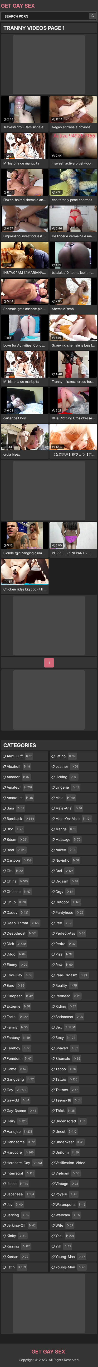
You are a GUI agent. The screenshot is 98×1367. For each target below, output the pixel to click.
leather (66, 766)
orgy (64, 891)
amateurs (20, 798)
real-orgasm (71, 975)
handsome (21, 1142)
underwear (69, 1142)
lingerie (67, 787)
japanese (20, 1194)
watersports (70, 1204)
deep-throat (23, 923)
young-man (70, 1256)
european (20, 996)
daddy (18, 912)
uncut (65, 1131)
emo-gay (19, 975)
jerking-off (21, 1225)
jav (15, 1204)
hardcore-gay (24, 1163)
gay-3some (21, 1110)
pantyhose (69, 912)
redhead (67, 996)
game (16, 1069)
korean (17, 1256)
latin (16, 1267)
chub (16, 902)
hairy (17, 1121)
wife (64, 1225)
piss (64, 954)
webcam (67, 1215)
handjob (19, 1131)
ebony (17, 964)
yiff (63, 1246)
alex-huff (19, 756)
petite (65, 944)
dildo (16, 954)
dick (16, 944)
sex (65, 1027)
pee (63, 923)
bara (15, 808)
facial (17, 1017)
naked (65, 850)
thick (65, 1110)
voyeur (66, 1194)
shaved (66, 1048)
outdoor (67, 902)
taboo (65, 1069)
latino (65, 756)
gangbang (20, 1079)
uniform (67, 1152)
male (65, 798)
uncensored (70, 1121)
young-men (70, 1267)
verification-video (70, 1164)
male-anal (68, 808)
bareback (20, 818)
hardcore (20, 1152)
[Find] (92, 16)
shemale (67, 1058)
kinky (16, 1236)
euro (15, 985)
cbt (15, 871)
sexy (65, 1037)
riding (65, 1006)
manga (65, 829)
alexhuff (18, 766)
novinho (67, 860)
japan (17, 1183)
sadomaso (69, 1017)
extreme (18, 1006)
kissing (18, 1246)
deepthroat (21, 933)
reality (66, 985)
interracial (20, 1173)
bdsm (17, 839)
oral (64, 871)
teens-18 (68, 1100)
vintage (66, 1183)
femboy (18, 1048)
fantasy (18, 1037)
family (17, 1027)
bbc (15, 829)
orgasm (66, 881)
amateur (19, 787)
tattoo (66, 1079)
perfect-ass (70, 933)
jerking (18, 1215)
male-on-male (73, 818)
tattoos (66, 1090)
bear (16, 850)
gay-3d (18, 1100)
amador (18, 777)
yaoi (64, 1236)
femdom (19, 1058)
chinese (19, 891)
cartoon (19, 860)
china (17, 881)
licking (66, 777)
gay (16, 1090)
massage (67, 839)
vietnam (67, 1173)
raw (64, 964)
